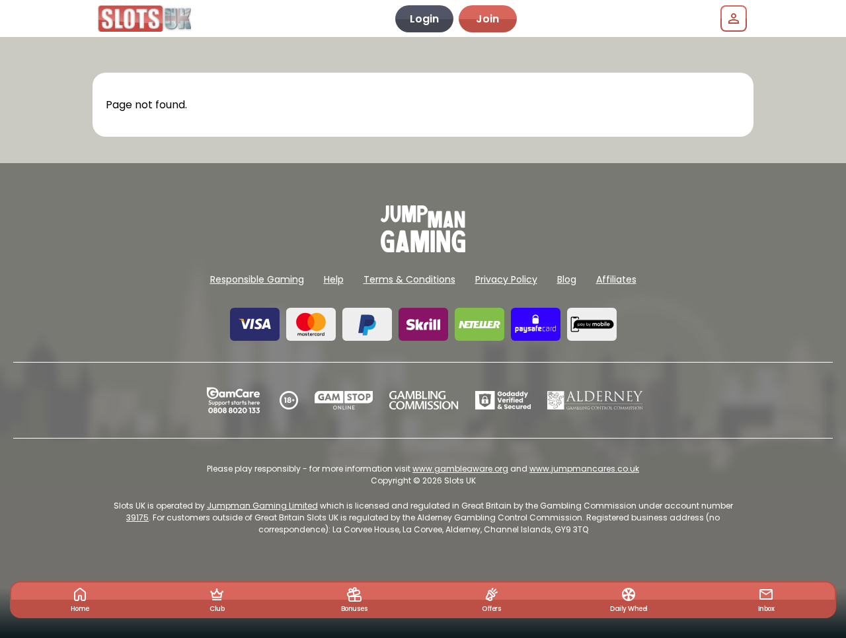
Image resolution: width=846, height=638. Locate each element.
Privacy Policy (506, 279)
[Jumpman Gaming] (423, 248)
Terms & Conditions (409, 279)
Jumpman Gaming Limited (262, 505)
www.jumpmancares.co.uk (584, 468)
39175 (137, 517)
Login (424, 18)
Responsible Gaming (257, 279)
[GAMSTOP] (344, 400)
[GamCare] (233, 400)
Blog (566, 279)
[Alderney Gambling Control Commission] (595, 400)
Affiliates (616, 279)
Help (334, 279)
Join (487, 18)
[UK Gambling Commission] (423, 400)
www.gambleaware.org (460, 468)
